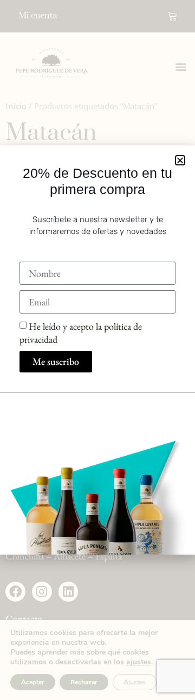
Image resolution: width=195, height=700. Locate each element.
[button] (180, 160)
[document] (97, 350)
